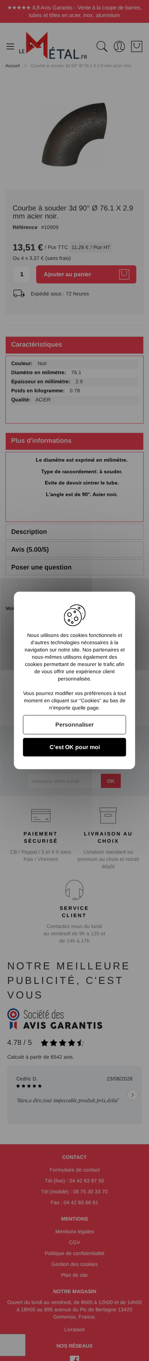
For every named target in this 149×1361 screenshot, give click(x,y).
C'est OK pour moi (75, 747)
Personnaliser (74, 725)
